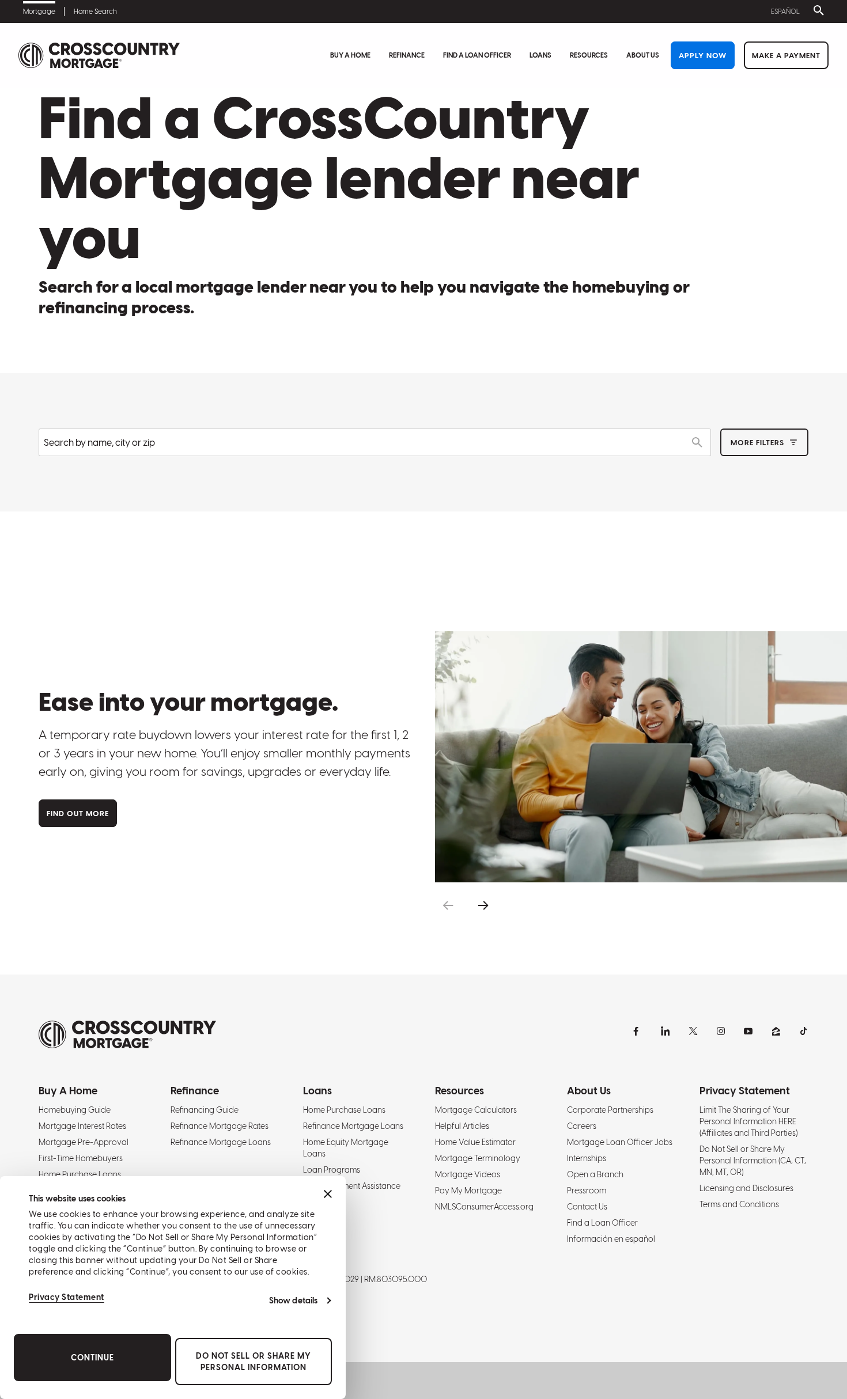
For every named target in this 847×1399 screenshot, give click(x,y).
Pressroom (586, 1190)
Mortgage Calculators (476, 1109)
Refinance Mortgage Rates (220, 1126)
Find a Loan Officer (477, 55)
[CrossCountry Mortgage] (99, 56)
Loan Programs (331, 1169)
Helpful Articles (462, 1126)
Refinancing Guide (205, 1109)
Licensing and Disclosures (746, 1188)
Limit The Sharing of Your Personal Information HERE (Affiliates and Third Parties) (748, 1121)
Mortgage (39, 11)
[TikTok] (803, 1031)
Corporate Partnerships (610, 1109)
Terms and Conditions (739, 1204)
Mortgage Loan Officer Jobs (619, 1142)
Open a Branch (595, 1174)
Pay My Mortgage (468, 1190)
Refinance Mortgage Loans (221, 1142)
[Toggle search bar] (816, 11)
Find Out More (78, 813)
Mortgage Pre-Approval (83, 1142)
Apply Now (703, 55)
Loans (540, 55)
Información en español (611, 1238)
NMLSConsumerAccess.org (484, 1206)
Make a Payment (786, 55)
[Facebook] (637, 1031)
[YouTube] (748, 1031)
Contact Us (587, 1206)
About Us (642, 55)
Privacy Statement (66, 1297)
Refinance (407, 55)
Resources (589, 55)
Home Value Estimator (475, 1142)
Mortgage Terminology (477, 1158)
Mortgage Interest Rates (82, 1126)
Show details (293, 1300)
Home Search (95, 11)
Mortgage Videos (467, 1174)
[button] (448, 905)
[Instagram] (720, 1031)
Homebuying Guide (75, 1109)
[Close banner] (328, 1194)
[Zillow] (776, 1031)
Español (785, 11)
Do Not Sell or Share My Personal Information (253, 1361)
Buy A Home (350, 55)
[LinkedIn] (665, 1031)
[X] (693, 1031)
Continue (92, 1357)
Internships (586, 1158)
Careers (581, 1126)
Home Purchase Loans (80, 1174)
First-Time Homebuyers (81, 1158)
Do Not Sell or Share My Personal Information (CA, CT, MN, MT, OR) (752, 1160)
